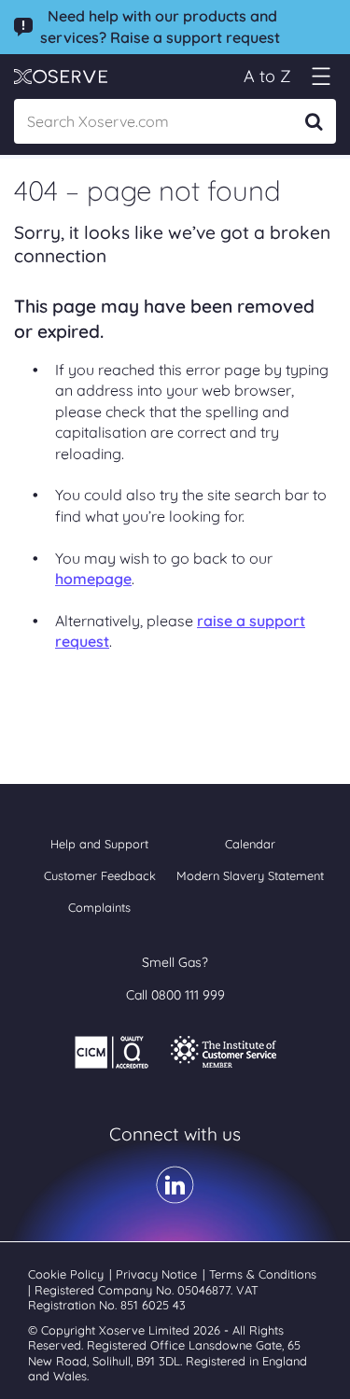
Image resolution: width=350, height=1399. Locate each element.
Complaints (99, 907)
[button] (320, 76)
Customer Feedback (100, 875)
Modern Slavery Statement (250, 875)
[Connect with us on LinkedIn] (175, 1197)
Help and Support (99, 843)
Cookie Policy (67, 1273)
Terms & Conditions (262, 1273)
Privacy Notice (158, 1273)
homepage (93, 578)
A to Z (267, 76)
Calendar (250, 843)
